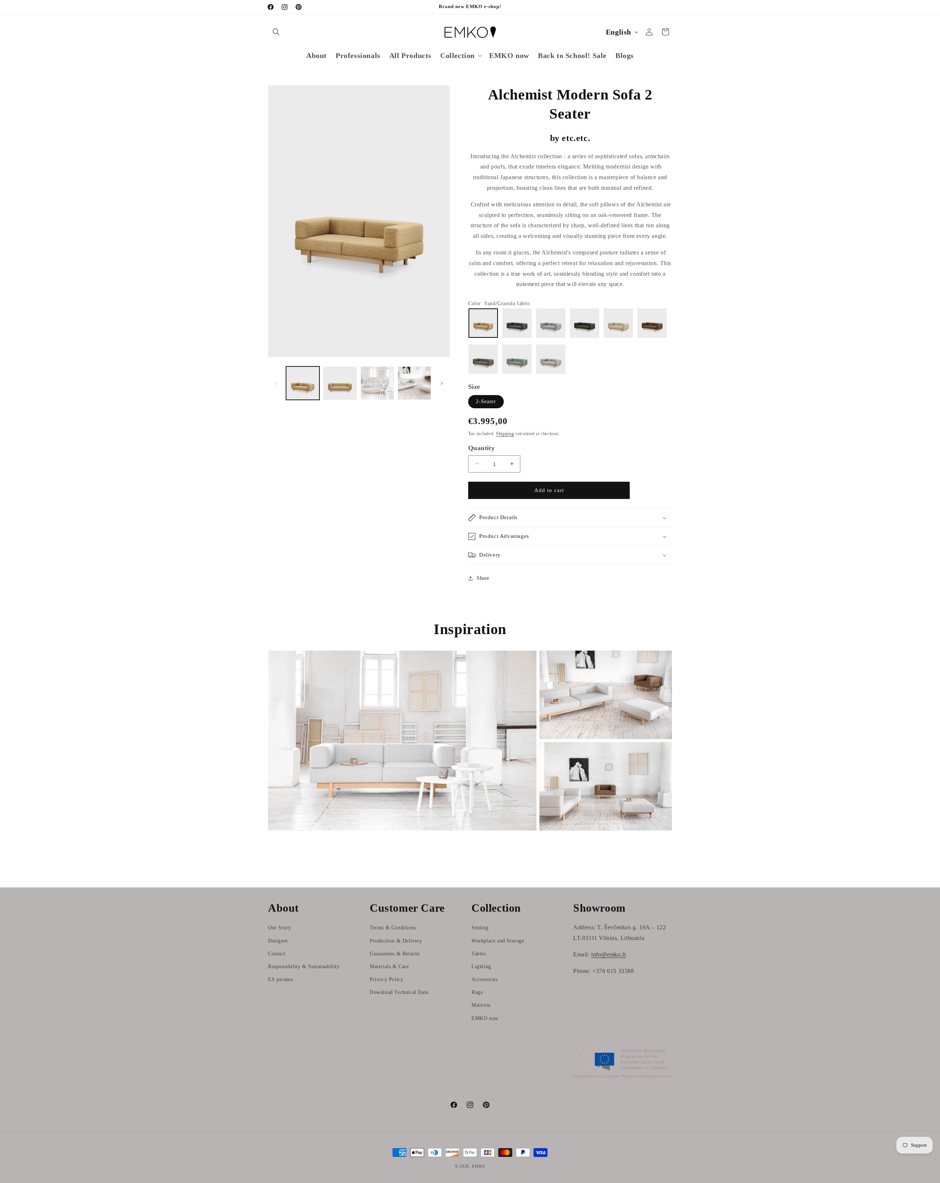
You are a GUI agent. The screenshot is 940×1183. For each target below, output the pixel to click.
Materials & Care (389, 966)
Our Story (279, 927)
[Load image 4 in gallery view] (414, 383)
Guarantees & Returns (395, 953)
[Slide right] (442, 383)
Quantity (481, 448)
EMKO (478, 1166)
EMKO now (485, 1018)
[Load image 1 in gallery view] (302, 383)
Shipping (505, 433)
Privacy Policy (386, 979)
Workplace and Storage (497, 941)
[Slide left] (276, 383)
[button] (276, 32)
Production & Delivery (396, 941)
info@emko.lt (608, 954)
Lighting (481, 966)
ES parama (280, 979)
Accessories (484, 979)
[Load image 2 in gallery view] (340, 383)
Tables (478, 953)
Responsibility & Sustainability (304, 966)
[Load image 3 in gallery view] (377, 383)
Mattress (481, 1005)
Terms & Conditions (393, 927)
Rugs (476, 992)
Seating (479, 927)
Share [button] (483, 578)
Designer (278, 941)
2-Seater (486, 401)
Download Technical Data (399, 992)
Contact (276, 953)
